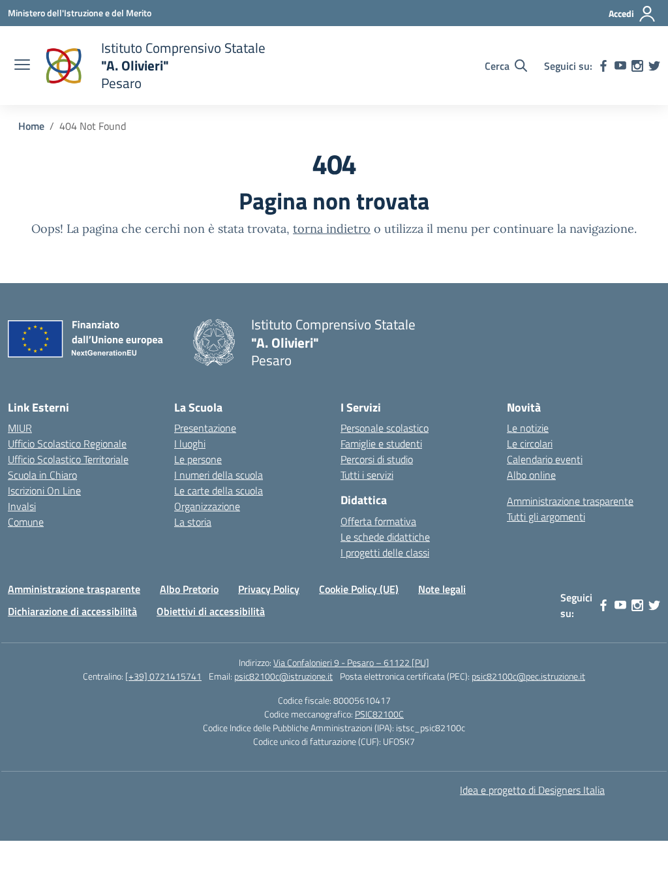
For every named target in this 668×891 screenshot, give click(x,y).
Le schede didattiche (385, 537)
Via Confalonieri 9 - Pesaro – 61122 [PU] (351, 662)
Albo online (531, 475)
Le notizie (528, 428)
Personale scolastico (385, 428)
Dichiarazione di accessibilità (72, 611)
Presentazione (205, 428)
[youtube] (620, 66)
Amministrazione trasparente (570, 501)
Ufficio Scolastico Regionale (67, 443)
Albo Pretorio (189, 589)
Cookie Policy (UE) (359, 589)
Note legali (442, 589)
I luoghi (189, 443)
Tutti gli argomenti (546, 516)
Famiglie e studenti (381, 443)
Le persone (198, 459)
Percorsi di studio (377, 459)
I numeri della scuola (218, 475)
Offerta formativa (378, 521)
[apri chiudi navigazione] (22, 66)
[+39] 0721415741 (163, 676)
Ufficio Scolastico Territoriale (68, 459)
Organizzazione (207, 506)
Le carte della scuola (218, 490)
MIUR (20, 428)
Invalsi (22, 506)
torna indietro (332, 228)
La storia (192, 522)
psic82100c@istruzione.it (283, 676)
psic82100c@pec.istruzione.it (528, 676)
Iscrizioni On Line (44, 490)
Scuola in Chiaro (42, 475)
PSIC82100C (379, 714)
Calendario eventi (545, 459)
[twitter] (654, 66)
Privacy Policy (268, 589)
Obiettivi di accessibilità (211, 611)
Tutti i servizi (367, 475)
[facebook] (603, 66)
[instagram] (637, 66)
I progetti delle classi (385, 552)
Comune (26, 522)
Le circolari (530, 443)
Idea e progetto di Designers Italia (532, 790)
